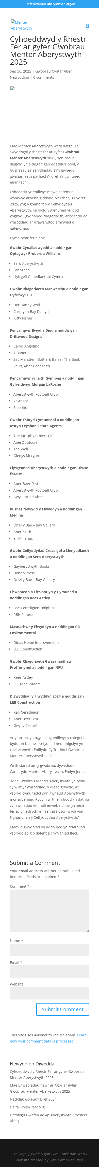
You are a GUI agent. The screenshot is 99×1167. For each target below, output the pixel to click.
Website (17, 984)
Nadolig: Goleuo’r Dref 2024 (33, 1099)
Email (16, 962)
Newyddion (19, 77)
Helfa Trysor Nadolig (27, 1107)
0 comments (43, 77)
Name (16, 940)
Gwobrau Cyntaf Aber (53, 71)
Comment (19, 886)
